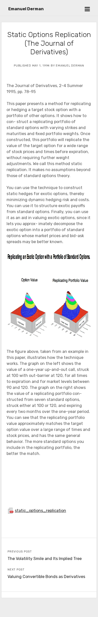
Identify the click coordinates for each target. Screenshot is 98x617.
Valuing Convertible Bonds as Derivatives (46, 576)
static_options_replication (40, 510)
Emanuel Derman (26, 9)
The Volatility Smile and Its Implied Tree (45, 558)
